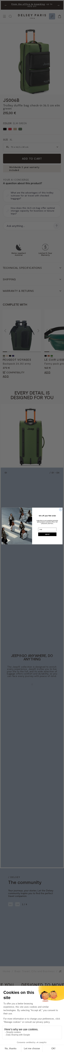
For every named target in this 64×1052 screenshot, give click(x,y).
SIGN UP (47, 534)
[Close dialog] (60, 509)
